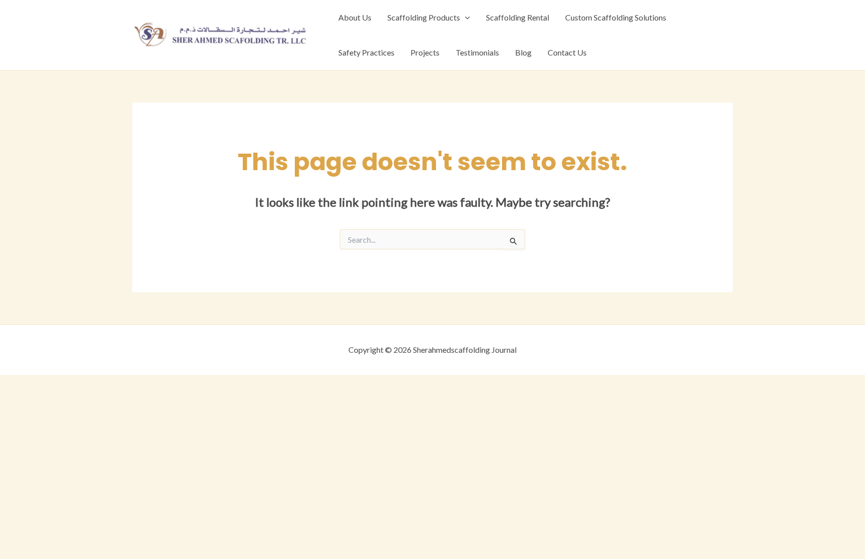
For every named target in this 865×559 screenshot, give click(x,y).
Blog (523, 52)
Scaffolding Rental (517, 17)
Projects (425, 52)
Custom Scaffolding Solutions (615, 17)
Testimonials (477, 52)
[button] (465, 17)
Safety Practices (366, 52)
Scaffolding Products (423, 17)
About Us (354, 17)
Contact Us (567, 52)
